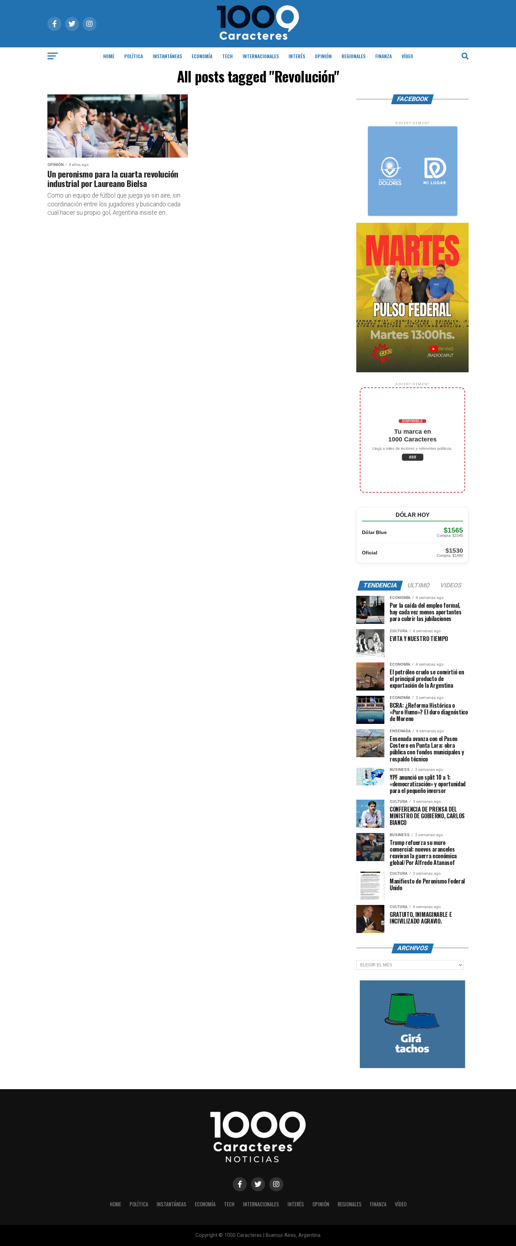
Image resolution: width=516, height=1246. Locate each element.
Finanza (383, 56)
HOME (108, 56)
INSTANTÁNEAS (167, 56)
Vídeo (407, 56)
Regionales (353, 56)
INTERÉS (297, 56)
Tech (227, 56)
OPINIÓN (323, 56)
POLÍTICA (133, 56)
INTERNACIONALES (261, 56)
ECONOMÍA (202, 56)
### (412, 457)
